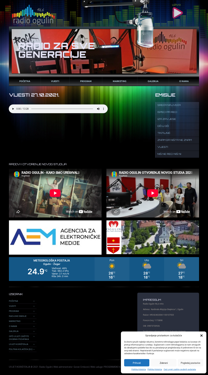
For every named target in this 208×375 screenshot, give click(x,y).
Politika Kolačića (138, 369)
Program (86, 81)
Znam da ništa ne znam (174, 140)
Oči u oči (163, 126)
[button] (201, 335)
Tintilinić (163, 133)
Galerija (153, 81)
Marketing (119, 81)
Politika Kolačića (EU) (20, 349)
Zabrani (164, 362)
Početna (24, 81)
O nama (184, 81)
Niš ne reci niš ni (169, 154)
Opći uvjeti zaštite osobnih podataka (180, 369)
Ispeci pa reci (167, 112)
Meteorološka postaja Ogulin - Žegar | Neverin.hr (104, 269)
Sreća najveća (169, 105)
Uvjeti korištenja (18, 344)
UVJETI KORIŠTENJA (19, 367)
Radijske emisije (17, 316)
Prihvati (137, 362)
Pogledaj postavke (190, 362)
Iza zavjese (166, 119)
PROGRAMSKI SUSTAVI (116, 367)
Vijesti (55, 81)
